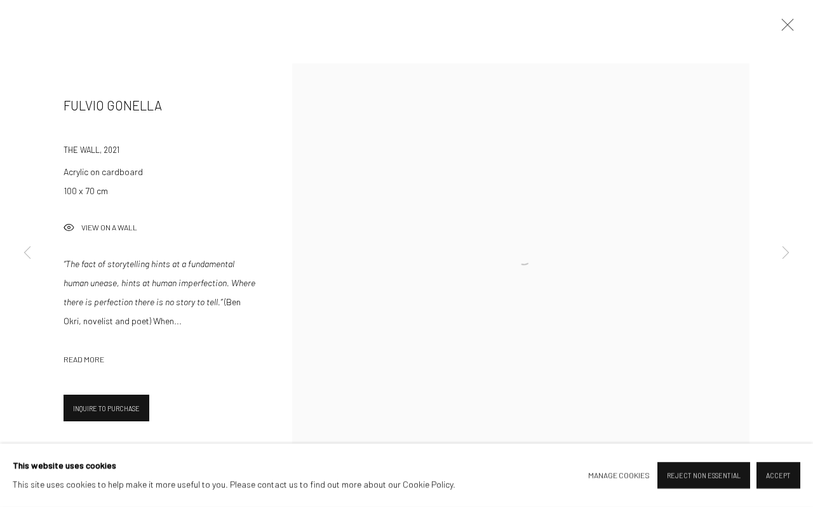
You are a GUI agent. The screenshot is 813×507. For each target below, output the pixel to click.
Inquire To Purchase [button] (106, 408)
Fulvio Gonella (113, 105)
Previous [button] (27, 253)
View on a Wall (109, 227)
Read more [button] (84, 359)
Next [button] (785, 253)
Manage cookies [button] (619, 475)
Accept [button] (778, 475)
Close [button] (784, 28)
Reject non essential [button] (704, 475)
